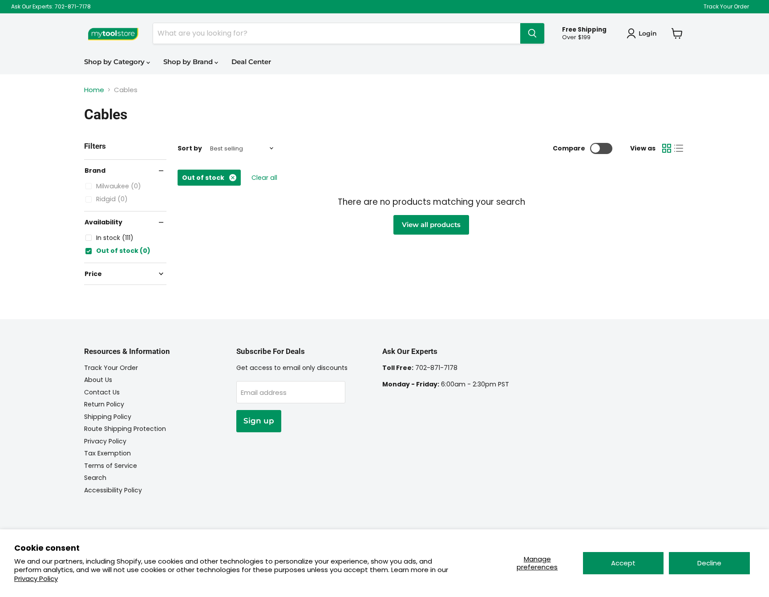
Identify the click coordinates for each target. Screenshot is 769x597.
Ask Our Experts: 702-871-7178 (51, 7)
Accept (623, 563)
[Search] (532, 33)
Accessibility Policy (113, 490)
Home (94, 89)
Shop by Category (115, 61)
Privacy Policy (36, 578)
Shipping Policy (107, 416)
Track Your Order (726, 7)
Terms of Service (110, 465)
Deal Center (251, 61)
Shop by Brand (189, 61)
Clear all (264, 177)
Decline (709, 563)
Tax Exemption (107, 453)
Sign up (258, 420)
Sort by (190, 148)
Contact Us (102, 392)
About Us (98, 379)
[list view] (679, 148)
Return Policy (104, 404)
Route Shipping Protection (125, 428)
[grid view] (666, 148)
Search (95, 477)
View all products (431, 224)
